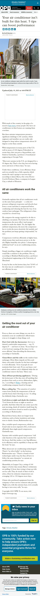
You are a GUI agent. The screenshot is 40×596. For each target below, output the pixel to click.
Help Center (6, 569)
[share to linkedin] (12, 29)
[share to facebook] (6, 29)
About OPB (4, 12)
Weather (14, 528)
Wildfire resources (26, 12)
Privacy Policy (5, 594)
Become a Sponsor (30, 95)
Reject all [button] (32, 589)
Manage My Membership (24, 567)
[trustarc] (34, 594)
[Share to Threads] (14, 29)
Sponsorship (24, 571)
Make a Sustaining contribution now (20, 558)
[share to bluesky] (9, 29)
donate (29, 8)
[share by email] (3, 29)
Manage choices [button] (10, 589)
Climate (8, 528)
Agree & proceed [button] (22, 589)
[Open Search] (34, 8)
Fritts (18, 383)
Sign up (33, 520)
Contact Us (23, 573)
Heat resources (14, 12)
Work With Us (6, 571)
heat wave (12, 126)
